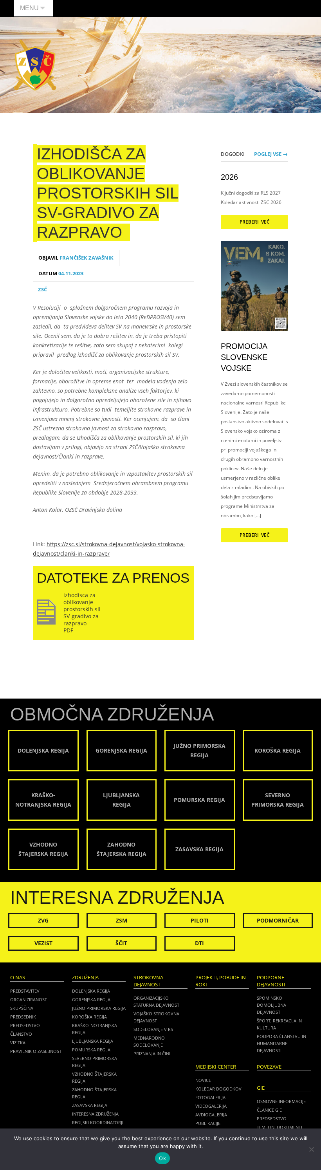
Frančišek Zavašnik (76, 258)
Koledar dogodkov (218, 1089)
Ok (162, 1158)
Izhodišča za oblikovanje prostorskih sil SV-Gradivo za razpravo (108, 193)
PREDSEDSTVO (272, 1118)
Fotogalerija (210, 1097)
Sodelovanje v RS (153, 1029)
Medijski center (215, 1066)
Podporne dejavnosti (271, 981)
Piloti (200, 920)
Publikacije (207, 1123)
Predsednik (23, 1017)
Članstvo (21, 1034)
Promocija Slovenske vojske (244, 357)
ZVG (43, 920)
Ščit (121, 943)
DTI (199, 943)
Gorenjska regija (91, 999)
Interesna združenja (95, 1114)
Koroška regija (89, 1017)
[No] (311, 1149)
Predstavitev (25, 991)
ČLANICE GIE (269, 1110)
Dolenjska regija (91, 991)
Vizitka (17, 1042)
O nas (17, 977)
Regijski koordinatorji (97, 1122)
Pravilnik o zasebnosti (36, 1051)
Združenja (85, 977)
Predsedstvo (25, 1025)
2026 (229, 177)
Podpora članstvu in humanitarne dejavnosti (281, 1043)
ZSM (121, 920)
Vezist (43, 943)
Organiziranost (28, 999)
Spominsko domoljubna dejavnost (271, 1005)
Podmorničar (278, 920)
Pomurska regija (91, 1050)
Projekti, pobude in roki (220, 981)
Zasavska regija (89, 1105)
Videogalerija (211, 1106)
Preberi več (255, 221)
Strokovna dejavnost (148, 981)
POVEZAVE (269, 1066)
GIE (261, 1088)
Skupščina (21, 1008)
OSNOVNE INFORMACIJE (281, 1101)
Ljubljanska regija (92, 1041)
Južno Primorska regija (99, 1008)
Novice (203, 1080)
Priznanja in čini (151, 1053)
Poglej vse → (271, 153)
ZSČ (42, 289)
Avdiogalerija (211, 1115)
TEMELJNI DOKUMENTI (279, 1127)
